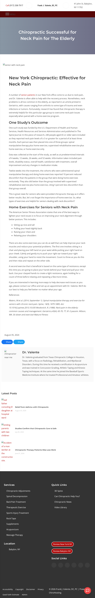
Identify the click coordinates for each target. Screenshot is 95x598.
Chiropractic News (62, 502)
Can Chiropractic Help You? (67, 496)
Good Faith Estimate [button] (11, 594)
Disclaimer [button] (30, 589)
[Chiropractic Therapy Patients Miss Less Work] (7, 451)
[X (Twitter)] (80, 565)
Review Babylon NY (62, 551)
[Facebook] (60, 565)
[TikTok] (87, 565)
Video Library (60, 507)
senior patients (28, 95)
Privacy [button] (41, 589)
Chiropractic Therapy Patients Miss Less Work (35, 450)
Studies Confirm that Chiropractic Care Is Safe (36, 428)
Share (8, 342)
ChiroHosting (55, 592)
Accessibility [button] (8, 589)
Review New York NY (62, 544)
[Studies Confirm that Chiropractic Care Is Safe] (7, 430)
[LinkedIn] (73, 565)
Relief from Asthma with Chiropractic (32, 407)
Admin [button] (24, 594)
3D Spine (58, 491)
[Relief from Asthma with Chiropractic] (7, 408)
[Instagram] (53, 565)
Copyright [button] (19, 589)
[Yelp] (67, 565)
